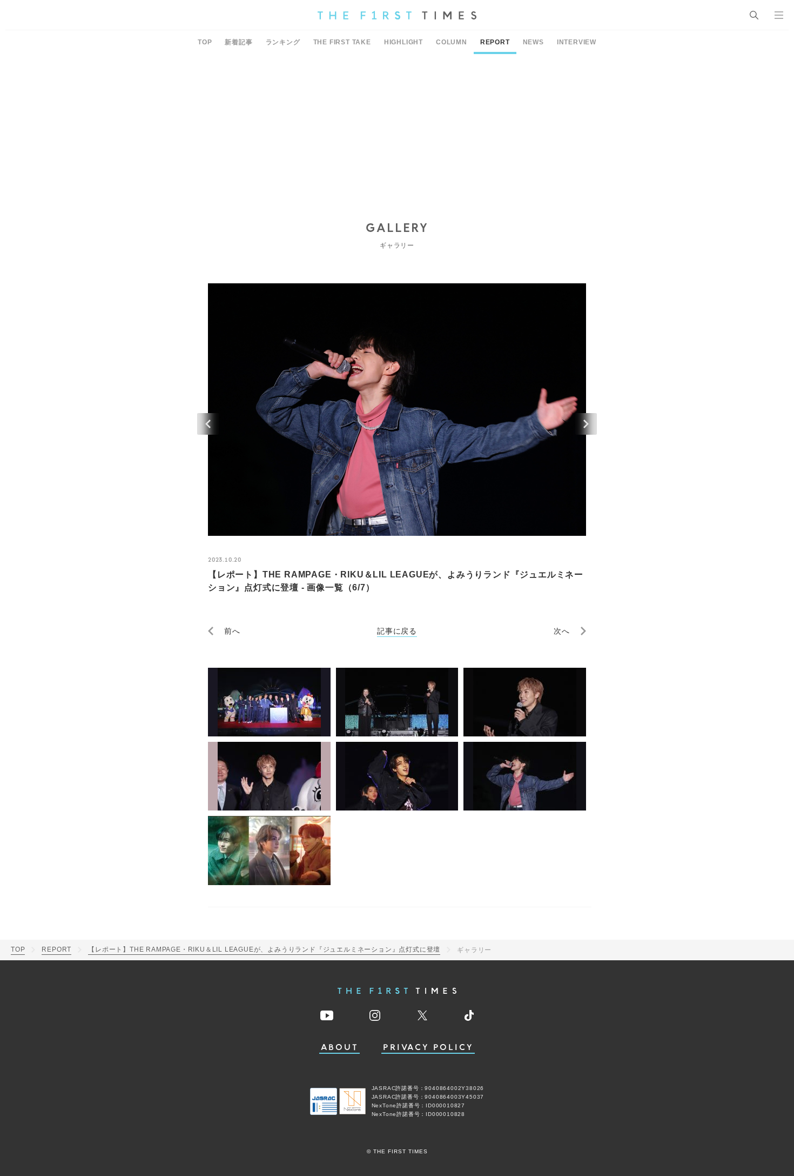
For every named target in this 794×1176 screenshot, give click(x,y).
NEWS (533, 42)
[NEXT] (586, 424)
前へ (232, 631)
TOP (205, 42)
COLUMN (451, 42)
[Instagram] (374, 1015)
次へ (562, 631)
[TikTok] (469, 1015)
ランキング (283, 42)
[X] (422, 1015)
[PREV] (208, 424)
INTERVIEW (576, 42)
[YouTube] (326, 1015)
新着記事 (238, 42)
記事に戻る (397, 631)
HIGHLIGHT (403, 42)
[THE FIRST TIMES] (397, 15)
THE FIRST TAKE (342, 42)
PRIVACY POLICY (428, 1047)
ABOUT (340, 1047)
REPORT (495, 42)
